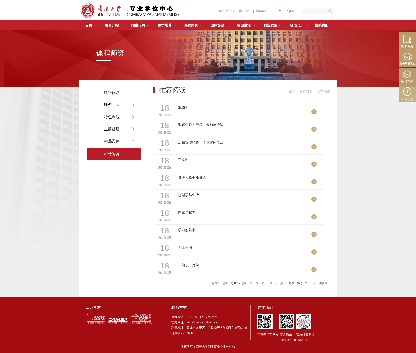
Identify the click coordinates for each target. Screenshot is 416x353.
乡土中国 (185, 247)
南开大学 (245, 11)
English (290, 11)
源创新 (183, 107)
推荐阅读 (323, 91)
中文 (279, 11)
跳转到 (323, 283)
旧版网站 (262, 11)
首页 (292, 91)
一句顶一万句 (188, 265)
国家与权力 (186, 212)
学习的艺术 (186, 230)
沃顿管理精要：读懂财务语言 (200, 142)
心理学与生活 (188, 195)
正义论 (183, 160)
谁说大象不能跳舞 (192, 177)
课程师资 (306, 91)
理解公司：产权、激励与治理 (200, 125)
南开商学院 (226, 11)
